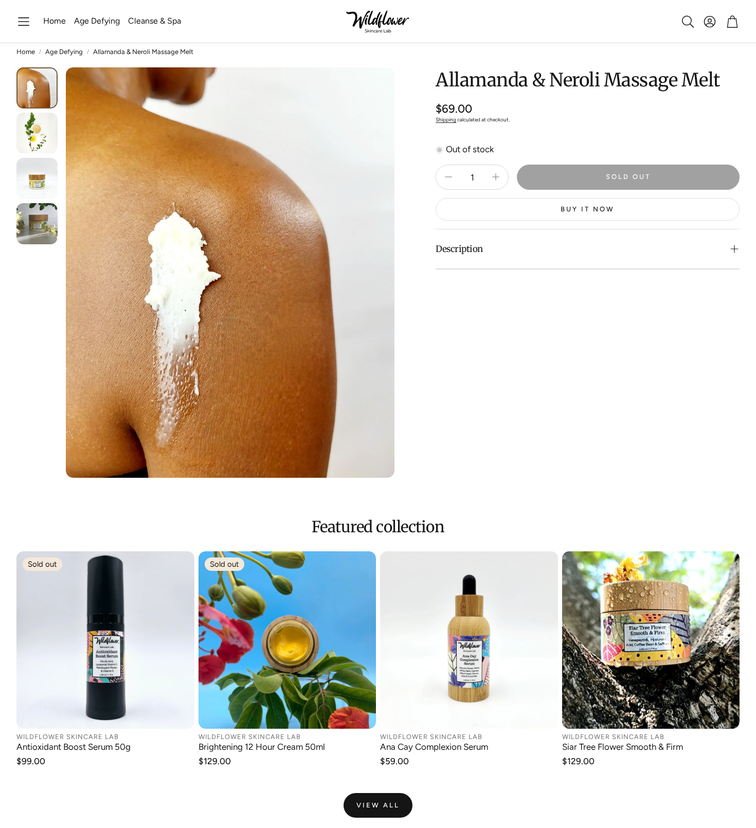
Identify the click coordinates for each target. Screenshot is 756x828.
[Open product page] (469, 640)
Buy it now (588, 209)
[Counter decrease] (448, 177)
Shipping (446, 119)
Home (25, 52)
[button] (23, 21)
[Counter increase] (496, 177)
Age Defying (64, 52)
